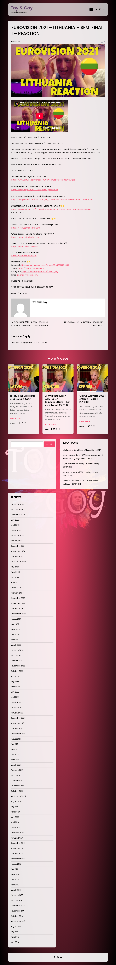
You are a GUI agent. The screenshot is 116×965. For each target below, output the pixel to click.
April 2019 (15, 885)
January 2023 (17, 655)
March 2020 (16, 827)
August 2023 (16, 619)
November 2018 (17, 911)
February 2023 (17, 650)
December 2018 (18, 905)
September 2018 (18, 921)
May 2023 (15, 634)
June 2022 (15, 686)
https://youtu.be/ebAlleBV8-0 (24, 246)
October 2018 (17, 916)
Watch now (15, 419)
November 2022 (18, 666)
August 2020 (16, 801)
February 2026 (17, 504)
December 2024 (18, 546)
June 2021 (15, 749)
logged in (27, 342)
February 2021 (17, 770)
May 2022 (15, 692)
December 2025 (18, 514)
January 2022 (17, 713)
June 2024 (15, 572)
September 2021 (18, 733)
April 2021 (15, 759)
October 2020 (17, 791)
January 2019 (16, 900)
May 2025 (15, 520)
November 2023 (18, 603)
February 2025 (17, 535)
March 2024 (16, 587)
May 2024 (15, 577)
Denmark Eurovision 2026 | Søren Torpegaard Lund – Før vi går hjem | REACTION (57, 400)
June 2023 (15, 629)
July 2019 (14, 869)
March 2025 (16, 530)
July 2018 (14, 931)
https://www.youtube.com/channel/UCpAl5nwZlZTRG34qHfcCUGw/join (43, 180)
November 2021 (17, 723)
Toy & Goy (22, 8)
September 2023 (18, 613)
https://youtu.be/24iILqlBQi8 (23, 255)
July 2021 (14, 744)
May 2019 (15, 879)
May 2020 (15, 817)
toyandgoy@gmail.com (27, 275)
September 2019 (18, 858)
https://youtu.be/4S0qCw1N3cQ (25, 228)
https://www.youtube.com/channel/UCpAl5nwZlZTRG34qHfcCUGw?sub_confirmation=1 (51, 209)
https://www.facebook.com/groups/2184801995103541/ (45, 265)
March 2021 (16, 765)
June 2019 (15, 874)
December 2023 (18, 598)
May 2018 (15, 942)
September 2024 (18, 561)
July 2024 (15, 567)
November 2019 (17, 848)
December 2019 (18, 843)
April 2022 (15, 697)
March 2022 (16, 702)
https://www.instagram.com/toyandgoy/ (39, 271)
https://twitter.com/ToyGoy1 (32, 268)
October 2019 (17, 853)
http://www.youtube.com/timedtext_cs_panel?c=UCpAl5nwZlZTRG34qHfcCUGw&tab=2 (51, 199)
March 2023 (16, 645)
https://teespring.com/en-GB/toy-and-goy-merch (34, 189)
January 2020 (17, 838)
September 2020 (18, 796)
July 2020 (15, 806)
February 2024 (17, 593)
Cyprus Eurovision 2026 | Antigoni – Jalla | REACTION (92, 399)
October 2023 (17, 608)
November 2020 (18, 785)
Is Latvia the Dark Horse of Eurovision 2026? (22, 397)
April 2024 (15, 582)
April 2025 (15, 525)
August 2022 (16, 676)
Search (49, 444)
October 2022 (17, 671)
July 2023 (15, 624)
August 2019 (16, 864)
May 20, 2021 (16, 42)
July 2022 (15, 681)
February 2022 (17, 707)
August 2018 (16, 926)
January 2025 (17, 540)
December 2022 (18, 660)
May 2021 (15, 754)
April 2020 (15, 822)
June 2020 (15, 812)
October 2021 (17, 728)
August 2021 (16, 739)
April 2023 (15, 639)
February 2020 (17, 832)
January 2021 (16, 775)
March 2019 (16, 890)
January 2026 (17, 509)
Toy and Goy (39, 302)
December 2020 (18, 780)
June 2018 (15, 937)
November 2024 (18, 551)
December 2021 (18, 718)
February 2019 (17, 895)
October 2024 (17, 556)
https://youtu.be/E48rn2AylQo (25, 237)
